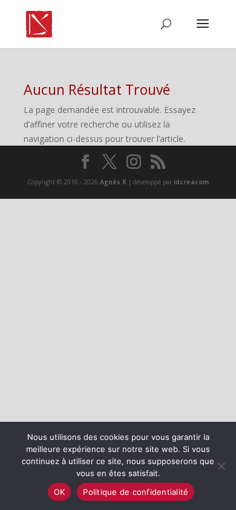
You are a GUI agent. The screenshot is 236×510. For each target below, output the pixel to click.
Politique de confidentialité (135, 492)
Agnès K (113, 182)
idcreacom (191, 182)
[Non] (221, 466)
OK (59, 492)
